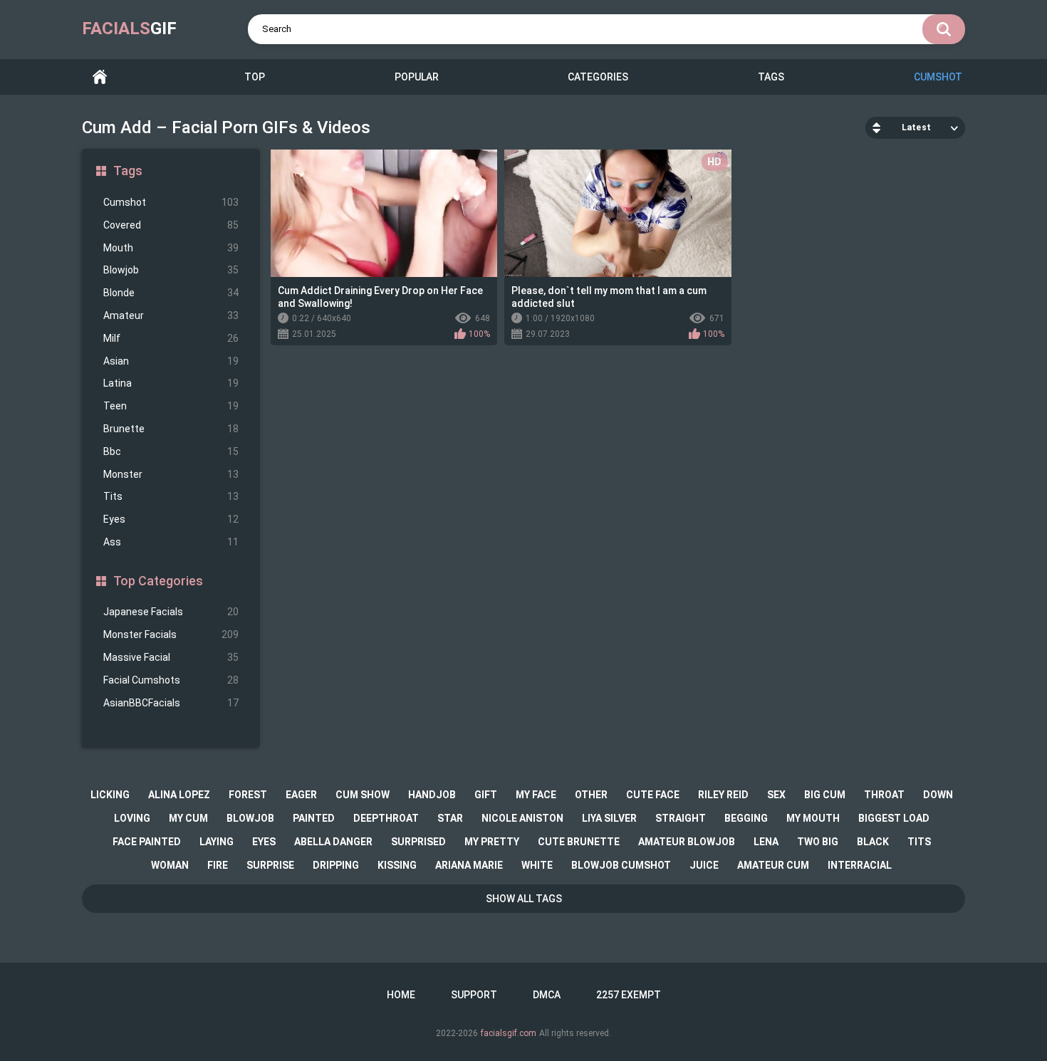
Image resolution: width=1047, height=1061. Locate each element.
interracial (860, 865)
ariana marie (469, 865)
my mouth (813, 818)
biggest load (893, 818)
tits (919, 841)
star (450, 818)
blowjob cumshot (621, 865)
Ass (171, 542)
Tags (771, 77)
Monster (171, 474)
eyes (264, 841)
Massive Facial (171, 657)
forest (248, 794)
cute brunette (579, 841)
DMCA (547, 994)
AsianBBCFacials (171, 703)
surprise (270, 865)
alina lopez (179, 794)
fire (217, 865)
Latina (171, 383)
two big (817, 841)
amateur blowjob (686, 841)
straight (680, 818)
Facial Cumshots (171, 680)
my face (536, 794)
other (591, 794)
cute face (652, 794)
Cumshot (938, 77)
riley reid (723, 794)
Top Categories (158, 580)
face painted (147, 841)
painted (314, 818)
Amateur (171, 315)
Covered (171, 225)
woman (170, 865)
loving (132, 818)
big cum (824, 794)
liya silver (609, 818)
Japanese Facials (171, 611)
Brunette (171, 428)
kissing (397, 865)
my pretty (491, 841)
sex (776, 794)
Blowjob (171, 270)
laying (216, 841)
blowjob (250, 818)
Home (100, 77)
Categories (598, 77)
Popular (417, 77)
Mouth (171, 248)
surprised (418, 841)
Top (254, 77)
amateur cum (773, 865)
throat (884, 794)
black (873, 841)
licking (110, 794)
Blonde (171, 292)
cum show (362, 794)
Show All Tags (524, 898)
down (938, 794)
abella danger (333, 841)
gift (485, 794)
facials (129, 28)
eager (301, 794)
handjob (432, 794)
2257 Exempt (628, 994)
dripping (336, 865)
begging (746, 818)
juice (704, 865)
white (537, 865)
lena (766, 841)
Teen (171, 406)
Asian (171, 361)
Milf (171, 338)
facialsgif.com (508, 1033)
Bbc (171, 451)
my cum (188, 818)
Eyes (171, 519)
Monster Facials (171, 634)
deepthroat (386, 818)
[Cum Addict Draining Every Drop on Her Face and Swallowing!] (384, 213)
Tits (171, 496)
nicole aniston (522, 818)
